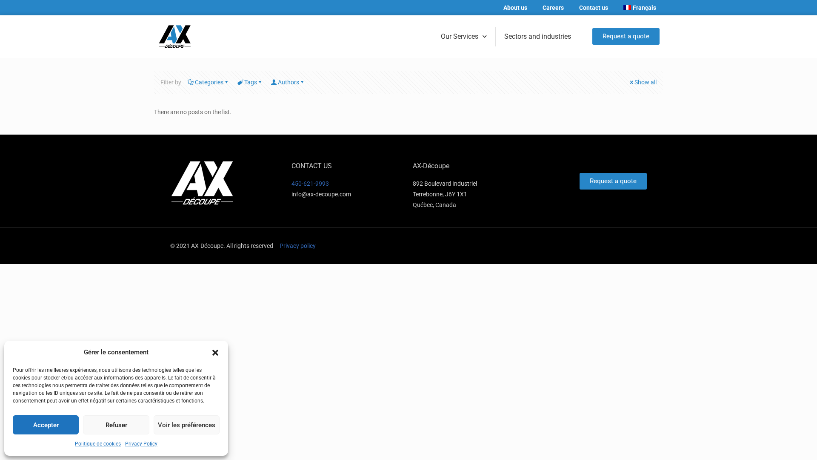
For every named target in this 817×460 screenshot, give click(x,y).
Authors (288, 82)
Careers (553, 7)
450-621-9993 (310, 183)
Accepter (46, 425)
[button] (215, 352)
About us (515, 7)
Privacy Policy (141, 444)
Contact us (593, 7)
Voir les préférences (186, 425)
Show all (645, 82)
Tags (250, 82)
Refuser (116, 425)
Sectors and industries (537, 36)
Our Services (459, 36)
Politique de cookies (98, 444)
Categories (209, 82)
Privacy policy (298, 245)
